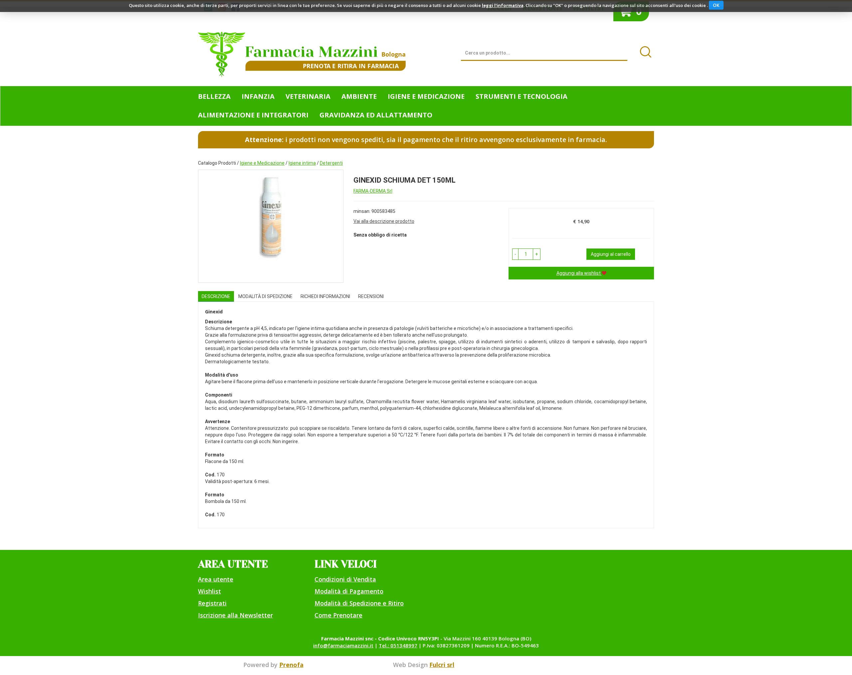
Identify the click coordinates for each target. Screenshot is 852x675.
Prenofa (291, 665)
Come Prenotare (338, 615)
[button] (515, 254)
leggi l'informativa (503, 5)
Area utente (215, 579)
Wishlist (209, 591)
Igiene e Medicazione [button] (426, 96)
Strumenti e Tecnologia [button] (521, 96)
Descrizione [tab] (216, 296)
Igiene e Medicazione (262, 163)
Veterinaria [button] (308, 96)
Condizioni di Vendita (345, 579)
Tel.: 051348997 (398, 645)
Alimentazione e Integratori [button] (253, 114)
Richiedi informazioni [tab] (325, 296)
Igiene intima (302, 163)
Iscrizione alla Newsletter (235, 615)
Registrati (212, 603)
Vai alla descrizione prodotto (383, 221)
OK (716, 5)
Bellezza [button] (214, 96)
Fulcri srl (441, 665)
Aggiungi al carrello (611, 254)
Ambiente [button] (359, 96)
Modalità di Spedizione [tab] (265, 296)
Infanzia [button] (258, 96)
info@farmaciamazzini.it (343, 645)
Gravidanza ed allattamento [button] (376, 114)
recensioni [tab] (371, 296)
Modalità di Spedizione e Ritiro (359, 603)
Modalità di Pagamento (349, 591)
